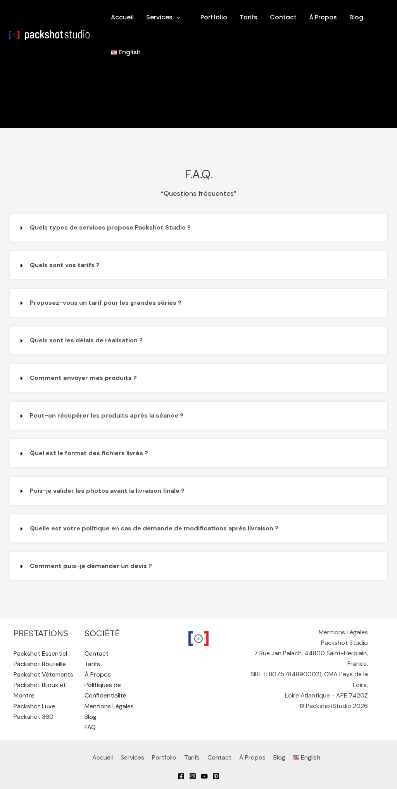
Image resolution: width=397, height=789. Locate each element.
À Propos (323, 17)
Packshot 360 (34, 717)
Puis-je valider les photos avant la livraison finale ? (107, 491)
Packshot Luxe (34, 706)
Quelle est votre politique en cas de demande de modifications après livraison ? (154, 528)
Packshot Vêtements (43, 674)
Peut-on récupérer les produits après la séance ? (106, 415)
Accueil (122, 17)
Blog (356, 17)
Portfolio (213, 17)
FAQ (90, 727)
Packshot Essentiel (40, 653)
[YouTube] (204, 776)
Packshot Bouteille (40, 664)
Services (159, 17)
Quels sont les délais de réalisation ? (86, 340)
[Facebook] (181, 776)
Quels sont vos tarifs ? (65, 265)
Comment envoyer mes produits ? (83, 378)
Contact (283, 17)
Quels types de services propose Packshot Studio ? (110, 227)
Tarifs (248, 17)
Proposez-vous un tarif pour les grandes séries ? (105, 303)
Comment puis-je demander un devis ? (91, 566)
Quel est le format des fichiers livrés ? (89, 453)
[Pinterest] (215, 776)
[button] (180, 17)
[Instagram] (192, 776)
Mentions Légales (109, 706)
